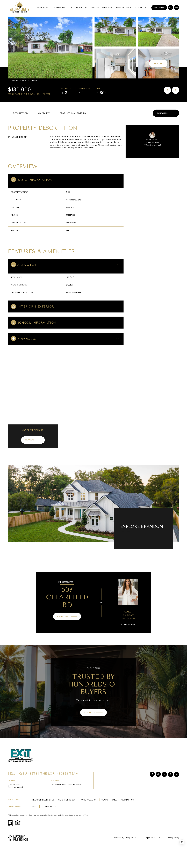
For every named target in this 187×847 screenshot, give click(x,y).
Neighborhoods (79, 7)
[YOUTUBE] (176, 774)
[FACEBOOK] (152, 774)
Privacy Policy (173, 838)
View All (158, 63)
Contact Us (140, 7)
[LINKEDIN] (164, 774)
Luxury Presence (132, 838)
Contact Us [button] (127, 800)
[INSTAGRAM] (158, 774)
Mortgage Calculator (101, 7)
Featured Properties (43, 800)
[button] (166, 113)
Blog (34, 807)
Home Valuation (123, 7)
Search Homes (109, 800)
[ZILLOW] (170, 774)
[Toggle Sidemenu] (176, 7)
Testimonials (49, 807)
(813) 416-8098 (159, 7)
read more (125, 531)
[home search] (170, 7)
